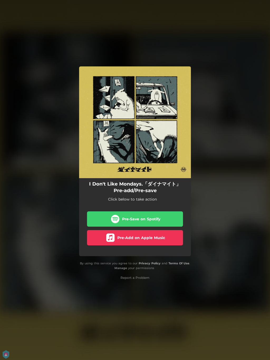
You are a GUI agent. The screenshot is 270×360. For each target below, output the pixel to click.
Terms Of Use (178, 263)
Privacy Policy (150, 263)
